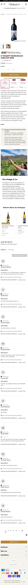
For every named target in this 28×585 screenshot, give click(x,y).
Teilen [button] (24, 279)
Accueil (2, 14)
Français (13, 560)
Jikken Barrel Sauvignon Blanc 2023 (8, 226)
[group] (14, 242)
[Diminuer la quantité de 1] (3, 70)
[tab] (19, 255)
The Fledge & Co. (7, 60)
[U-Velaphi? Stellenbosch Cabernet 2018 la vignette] (3, 46)
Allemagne (13, 564)
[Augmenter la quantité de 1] (14, 70)
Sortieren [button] (3, 250)
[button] (5, 530)
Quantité (3, 66)
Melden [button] (20, 279)
